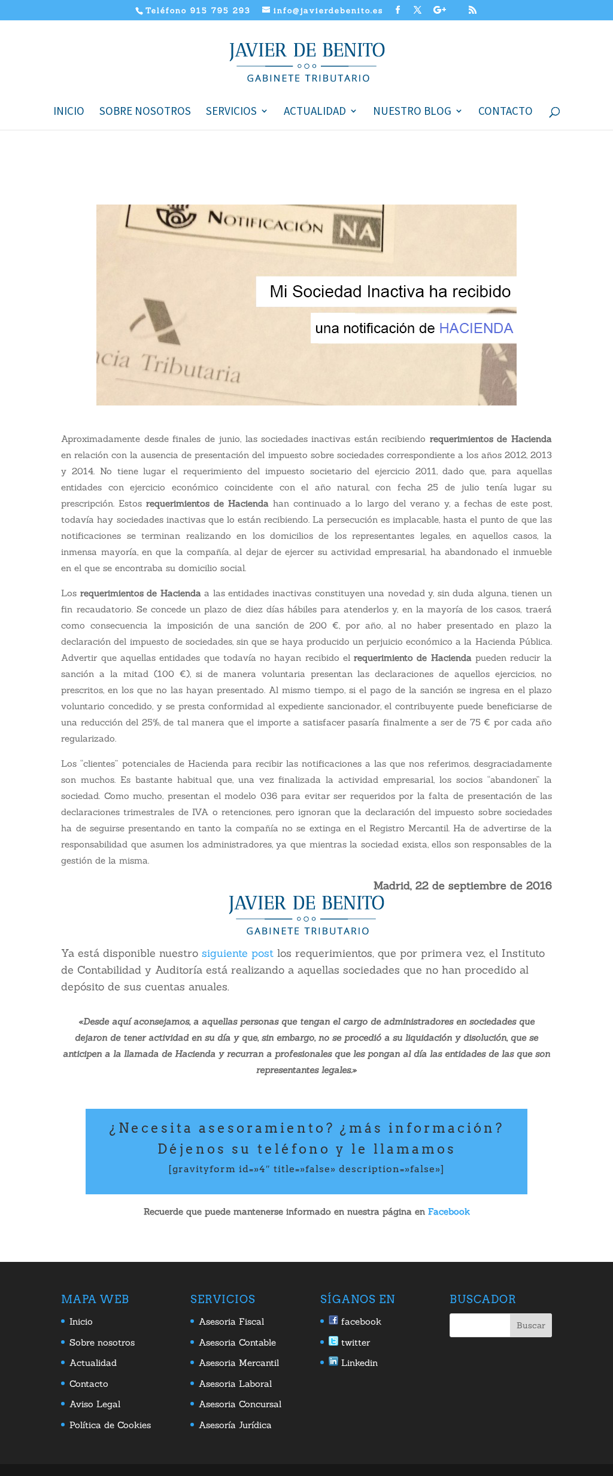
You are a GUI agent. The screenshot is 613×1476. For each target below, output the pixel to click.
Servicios (231, 112)
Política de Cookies (110, 1425)
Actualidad (315, 112)
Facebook (449, 1211)
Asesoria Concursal (240, 1404)
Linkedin (358, 1362)
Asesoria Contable (237, 1342)
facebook (359, 1321)
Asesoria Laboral (235, 1383)
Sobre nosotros (145, 112)
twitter (354, 1342)
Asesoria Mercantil (239, 1362)
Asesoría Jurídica (235, 1425)
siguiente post (238, 953)
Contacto (505, 112)
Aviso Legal (94, 1404)
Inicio (68, 112)
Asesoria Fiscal (231, 1321)
